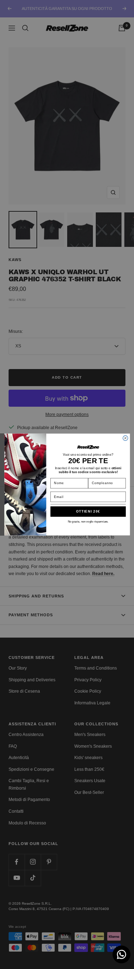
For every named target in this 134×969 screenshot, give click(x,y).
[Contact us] (121, 954)
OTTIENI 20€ (88, 511)
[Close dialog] (125, 437)
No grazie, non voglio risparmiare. (88, 521)
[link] (87, 447)
